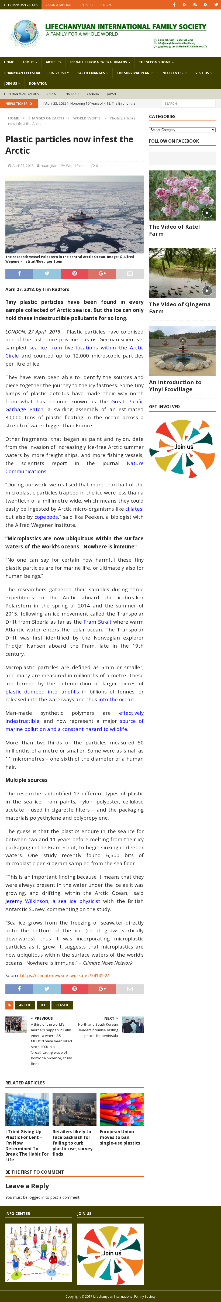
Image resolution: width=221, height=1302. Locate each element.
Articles (53, 62)
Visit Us (202, 73)
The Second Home (155, 62)
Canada (93, 94)
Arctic (25, 1005)
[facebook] (174, 4)
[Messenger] (195, 4)
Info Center (172, 73)
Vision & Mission (58, 5)
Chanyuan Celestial (22, 73)
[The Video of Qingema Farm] (182, 273)
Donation (38, 83)
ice (43, 1005)
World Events (77, 165)
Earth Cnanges (91, 73)
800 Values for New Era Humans (98, 62)
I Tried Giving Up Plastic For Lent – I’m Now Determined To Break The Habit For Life (27, 1146)
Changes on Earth (46, 118)
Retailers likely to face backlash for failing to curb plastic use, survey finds (72, 1143)
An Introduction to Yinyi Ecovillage (175, 386)
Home (9, 62)
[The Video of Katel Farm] (182, 195)
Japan (111, 94)
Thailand (71, 94)
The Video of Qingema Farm (180, 308)
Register (86, 5)
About (28, 62)
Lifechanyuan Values (20, 5)
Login (106, 5)
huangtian (49, 165)
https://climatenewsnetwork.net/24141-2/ (64, 975)
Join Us (10, 83)
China (51, 94)
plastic (62, 1005)
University (59, 73)
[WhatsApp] (184, 4)
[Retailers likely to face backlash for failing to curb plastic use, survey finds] (74, 1109)
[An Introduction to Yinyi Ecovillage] (182, 351)
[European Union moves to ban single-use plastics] (122, 1109)
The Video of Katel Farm (174, 230)
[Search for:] (189, 103)
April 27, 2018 (22, 165)
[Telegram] (205, 4)
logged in (36, 1197)
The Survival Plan (133, 73)
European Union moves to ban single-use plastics (120, 1137)
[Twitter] (216, 4)
